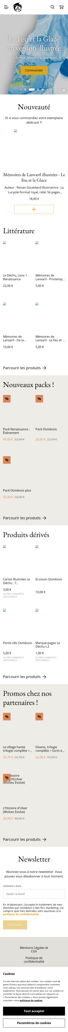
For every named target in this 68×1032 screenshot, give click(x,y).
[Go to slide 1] (25, 89)
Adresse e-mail (12, 886)
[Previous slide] (20, 90)
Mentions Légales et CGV (34, 949)
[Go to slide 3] (38, 89)
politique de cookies (31, 1000)
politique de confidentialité (21, 914)
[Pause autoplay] (64, 90)
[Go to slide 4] (43, 89)
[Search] (52, 7)
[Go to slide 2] (32, 89)
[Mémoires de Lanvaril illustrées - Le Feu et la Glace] (34, 209)
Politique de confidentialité (34, 960)
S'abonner (15, 925)
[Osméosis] (17, 7)
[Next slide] (47, 90)
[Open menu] (6, 7)
